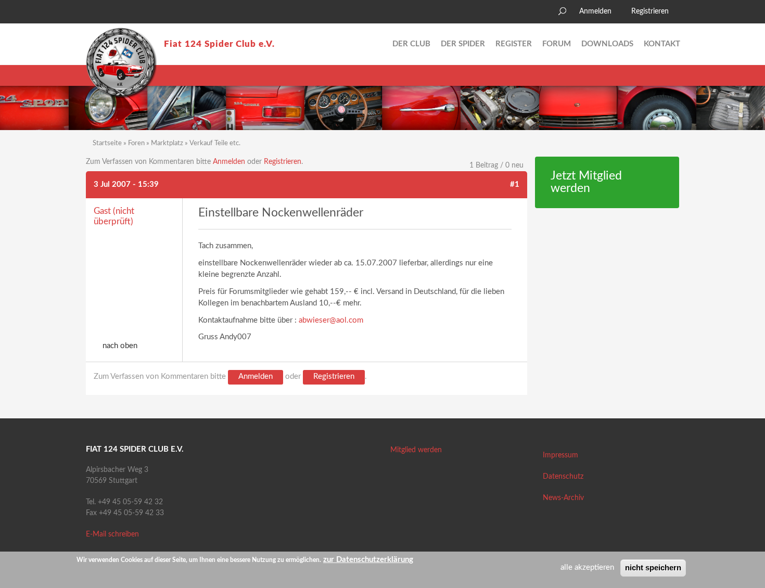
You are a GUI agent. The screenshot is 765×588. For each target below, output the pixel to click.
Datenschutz (563, 476)
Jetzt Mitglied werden (586, 182)
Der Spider (463, 44)
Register (513, 44)
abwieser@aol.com (331, 320)
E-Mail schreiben (112, 534)
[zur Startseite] (121, 63)
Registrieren (650, 11)
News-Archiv (563, 498)
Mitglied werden (416, 450)
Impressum (560, 455)
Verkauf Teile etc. (214, 143)
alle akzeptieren (587, 567)
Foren (136, 143)
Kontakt (662, 44)
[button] (93, 13)
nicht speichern (653, 567)
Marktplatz (167, 143)
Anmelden (595, 11)
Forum (556, 44)
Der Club (411, 44)
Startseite (107, 143)
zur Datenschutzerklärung (368, 560)
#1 (514, 184)
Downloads (607, 44)
